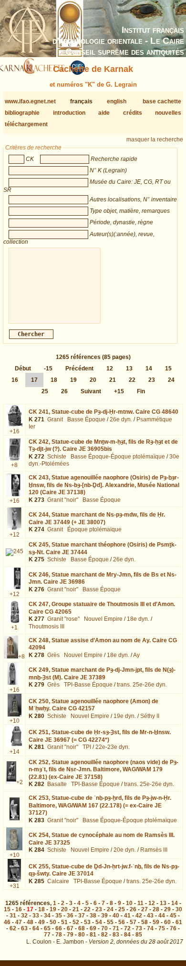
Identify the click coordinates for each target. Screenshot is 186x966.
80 (81, 934)
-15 (48, 368)
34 (47, 915)
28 (156, 909)
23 (151, 380)
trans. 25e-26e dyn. (142, 684)
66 (58, 928)
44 (161, 915)
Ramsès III (153, 849)
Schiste (56, 456)
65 (47, 928)
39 (104, 915)
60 (167, 922)
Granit (55, 419)
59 (156, 922)
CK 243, (104, 485)
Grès (53, 655)
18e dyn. (138, 619)
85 (138, 934)
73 (138, 928)
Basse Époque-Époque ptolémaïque (118, 456)
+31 (15, 886)
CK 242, (103, 445)
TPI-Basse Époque (88, 684)
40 (116, 915)
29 (167, 909)
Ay (136, 655)
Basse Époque (86, 419)
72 (127, 928)
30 (179, 909)
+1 (14, 627)
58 (144, 922)
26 (64, 391)
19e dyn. (125, 716)
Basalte (57, 784)
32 (24, 915)
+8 (14, 465)
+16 (15, 431)
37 (81, 915)
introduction (69, 113)
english (116, 101)
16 (14, 380)
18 (54, 380)
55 (110, 922)
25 (44, 391)
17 (34, 380)
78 (58, 934)
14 (148, 368)
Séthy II (149, 716)
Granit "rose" (63, 619)
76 (173, 928)
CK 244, (97, 518)
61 (179, 922)
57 (133, 922)
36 (70, 915)
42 (138, 915)
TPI (87, 747)
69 (93, 928)
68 (81, 928)
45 (173, 915)
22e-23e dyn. (112, 747)
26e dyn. (121, 419)
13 (129, 368)
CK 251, (100, 736)
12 (109, 368)
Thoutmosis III (46, 626)
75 (161, 928)
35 (58, 915)
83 (116, 934)
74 (150, 928)
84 (127, 934)
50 (53, 922)
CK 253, (100, 805)
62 (13, 928)
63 (24, 928)
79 (70, 934)
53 (87, 922)
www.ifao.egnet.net (30, 101)
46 (7, 922)
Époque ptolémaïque (94, 529)
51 (64, 922)
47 (18, 922)
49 (41, 922)
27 (144, 909)
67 (70, 928)
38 (93, 915)
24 (171, 380)
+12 (15, 534)
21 (112, 380)
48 (30, 922)
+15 (119, 391)
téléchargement (26, 124)
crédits (132, 113)
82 (104, 934)
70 (104, 928)
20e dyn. (125, 849)
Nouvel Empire (103, 619)
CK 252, (103, 769)
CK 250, (93, 705)
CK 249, (102, 674)
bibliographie (22, 113)
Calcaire (58, 881)
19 (73, 380)
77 (47, 934)
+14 (15, 751)
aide (104, 113)
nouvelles (168, 113)
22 (132, 380)
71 (116, 928)
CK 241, (103, 411)
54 (98, 922)
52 (75, 922)
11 (140, 903)
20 (93, 380)
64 (35, 928)
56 (121, 922)
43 (150, 915)
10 (129, 903)
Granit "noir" (62, 500)
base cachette (162, 101)
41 (127, 915)
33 (35, 915)
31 (13, 915)
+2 (19, 782)
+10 (15, 720)
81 (93, 934)
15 (168, 368)
